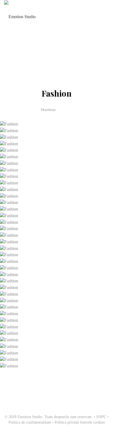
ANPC (101, 417)
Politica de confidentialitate (30, 422)
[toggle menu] (106, 16)
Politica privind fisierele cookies (80, 422)
